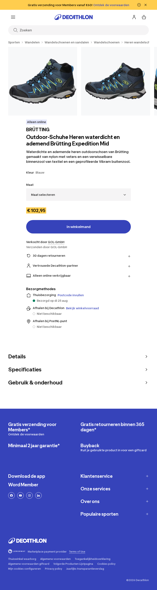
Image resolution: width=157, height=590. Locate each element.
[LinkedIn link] (38, 495)
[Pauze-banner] (139, 5)
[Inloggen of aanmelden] (134, 17)
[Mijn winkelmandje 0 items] (144, 17)
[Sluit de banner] (145, 5)
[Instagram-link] (29, 495)
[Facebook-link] (11, 495)
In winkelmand (79, 227)
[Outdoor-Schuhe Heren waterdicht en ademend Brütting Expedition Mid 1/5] (42, 81)
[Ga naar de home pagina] (73, 17)
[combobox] (78, 194)
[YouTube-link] (20, 495)
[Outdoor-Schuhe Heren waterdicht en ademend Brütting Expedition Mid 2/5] (115, 81)
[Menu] (13, 17)
